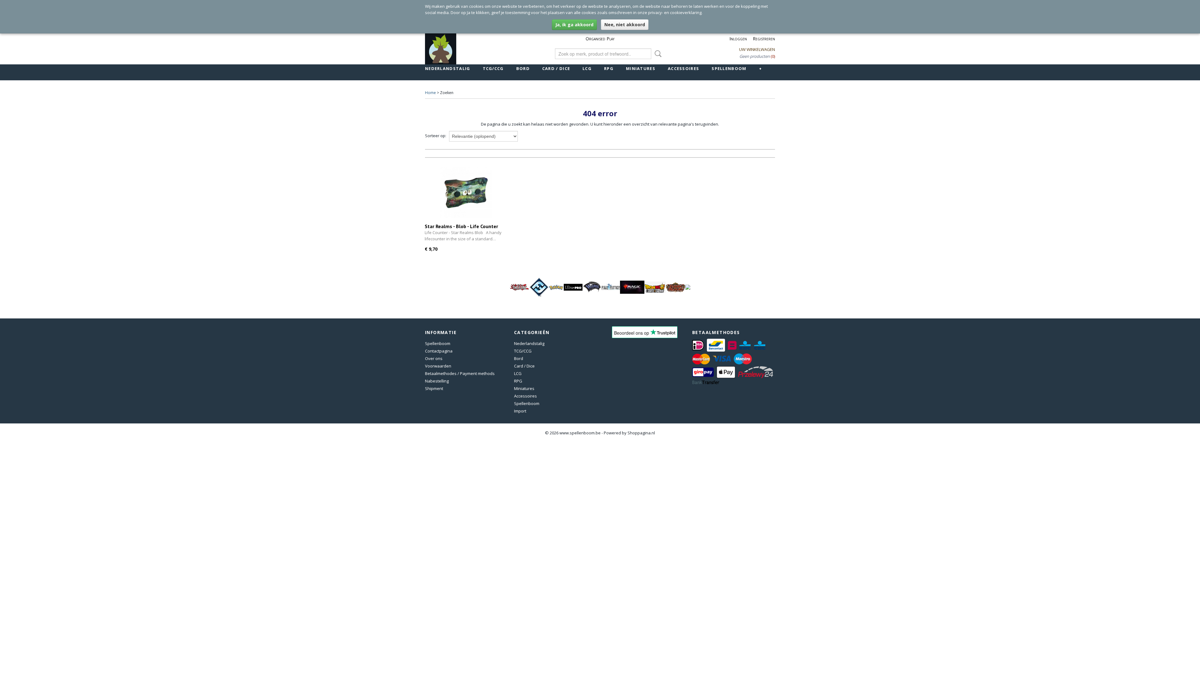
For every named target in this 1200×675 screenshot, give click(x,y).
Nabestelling (437, 381)
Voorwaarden (438, 366)
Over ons (433, 358)
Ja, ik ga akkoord (574, 25)
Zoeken (657, 53)
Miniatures (640, 68)
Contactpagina (438, 351)
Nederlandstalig (447, 68)
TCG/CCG (493, 68)
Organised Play (600, 39)
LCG (587, 68)
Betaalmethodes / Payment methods (460, 373)
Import (520, 411)
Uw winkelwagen (757, 49)
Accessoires (683, 68)
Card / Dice (556, 68)
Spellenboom (729, 68)
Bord (523, 68)
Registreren (764, 39)
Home (430, 92)
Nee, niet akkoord (624, 25)
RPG (608, 68)
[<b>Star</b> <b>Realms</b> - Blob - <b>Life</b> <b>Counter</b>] (466, 192)
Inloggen (738, 39)
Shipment (434, 388)
